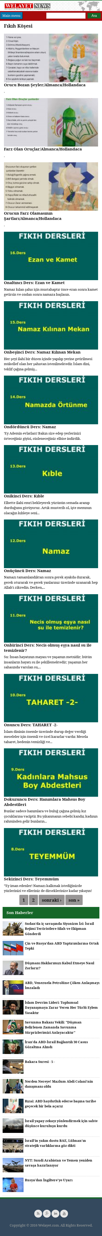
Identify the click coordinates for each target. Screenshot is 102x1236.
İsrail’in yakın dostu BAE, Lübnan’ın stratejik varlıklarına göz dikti (55, 1143)
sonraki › (51, 900)
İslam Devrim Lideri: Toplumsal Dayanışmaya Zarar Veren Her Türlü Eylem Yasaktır (61, 1007)
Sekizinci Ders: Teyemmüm (31, 878)
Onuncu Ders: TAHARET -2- (31, 724)
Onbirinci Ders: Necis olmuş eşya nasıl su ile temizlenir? (48, 647)
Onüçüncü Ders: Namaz (27, 570)
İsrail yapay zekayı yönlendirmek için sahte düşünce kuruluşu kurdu (61, 1123)
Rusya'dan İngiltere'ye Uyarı (48, 1180)
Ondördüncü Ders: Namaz (30, 426)
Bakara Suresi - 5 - (40, 1061)
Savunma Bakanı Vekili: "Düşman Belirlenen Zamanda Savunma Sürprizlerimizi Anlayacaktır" (53, 1027)
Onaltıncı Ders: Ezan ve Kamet (34, 282)
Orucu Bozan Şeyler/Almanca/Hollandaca (45, 84)
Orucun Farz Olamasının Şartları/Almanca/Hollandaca (32, 215)
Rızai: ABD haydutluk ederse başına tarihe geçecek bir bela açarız (60, 1104)
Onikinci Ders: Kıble (24, 495)
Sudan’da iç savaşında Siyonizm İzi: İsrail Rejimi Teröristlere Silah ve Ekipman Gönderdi (59, 928)
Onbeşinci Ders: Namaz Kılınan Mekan (42, 352)
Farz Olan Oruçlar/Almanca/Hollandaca (43, 149)
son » (74, 900)
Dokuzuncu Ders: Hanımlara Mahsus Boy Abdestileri (44, 801)
